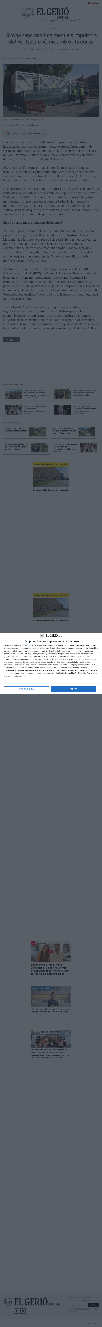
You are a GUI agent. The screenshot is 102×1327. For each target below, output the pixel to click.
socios (28, 645)
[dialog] (51, 663)
